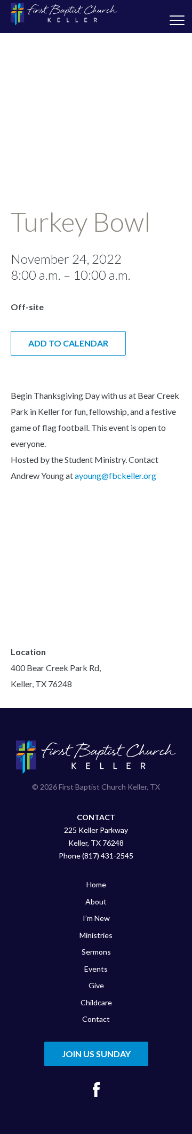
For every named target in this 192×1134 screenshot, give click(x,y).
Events (96, 968)
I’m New (96, 918)
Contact (96, 1018)
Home (96, 884)
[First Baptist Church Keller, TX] (64, 14)
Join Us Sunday (96, 1054)
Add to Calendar (68, 343)
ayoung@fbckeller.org (115, 475)
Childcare (96, 1002)
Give (96, 985)
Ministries (96, 935)
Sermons (96, 951)
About (96, 901)
